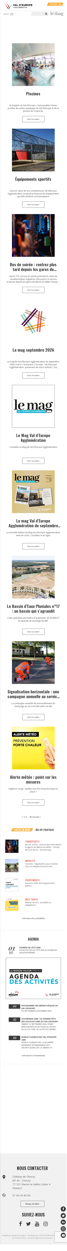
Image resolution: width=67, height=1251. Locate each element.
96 (30, 816)
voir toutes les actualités (33, 918)
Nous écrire (32, 1204)
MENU (8, 14)
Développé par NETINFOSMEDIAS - (42, 1235)
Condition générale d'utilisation (40, 1238)
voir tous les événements (33, 1055)
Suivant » (36, 816)
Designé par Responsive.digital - (15, 1235)
